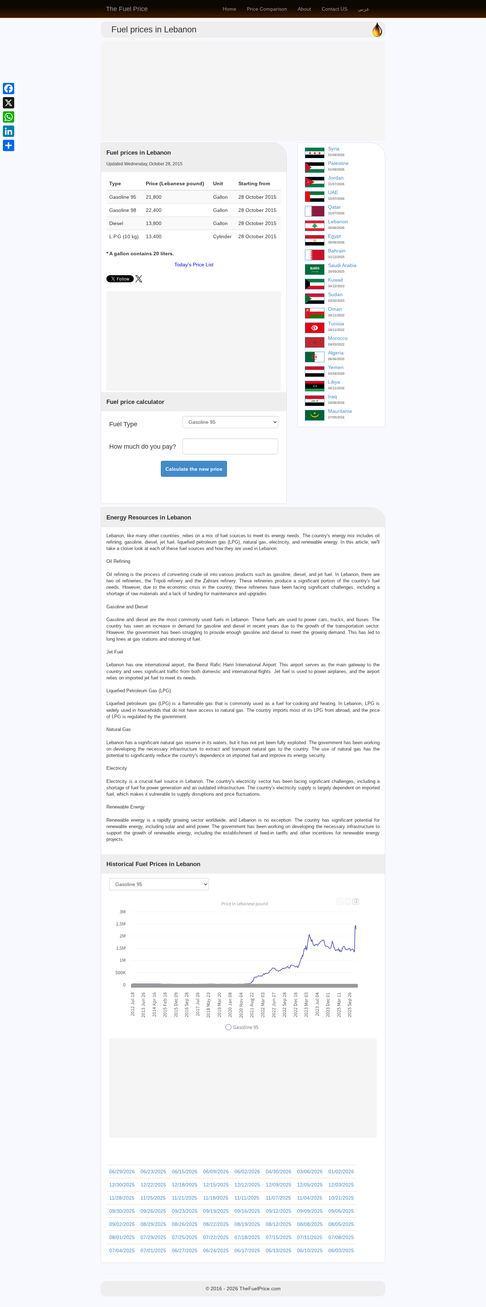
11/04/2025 (309, 1198)
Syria (333, 148)
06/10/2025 (310, 1250)
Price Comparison (267, 9)
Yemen (336, 367)
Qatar (334, 207)
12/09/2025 (278, 1185)
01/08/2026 (336, 155)
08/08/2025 (310, 1224)
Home (229, 9)
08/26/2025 (184, 1224)
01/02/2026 (341, 1171)
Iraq (332, 396)
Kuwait (335, 280)
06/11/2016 (336, 388)
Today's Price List (193, 264)
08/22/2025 (216, 1224)
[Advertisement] (243, 91)
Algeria (336, 353)
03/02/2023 (336, 301)
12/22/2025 (153, 1185)
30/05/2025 (336, 271)
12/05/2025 (310, 1185)
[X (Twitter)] (138, 280)
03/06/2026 (310, 1171)
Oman (335, 309)
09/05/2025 (341, 1211)
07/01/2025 (153, 1250)
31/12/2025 (336, 257)
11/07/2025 (278, 1198)
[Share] (8, 145)
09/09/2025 (310, 1211)
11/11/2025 (246, 1198)
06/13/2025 (278, 1250)
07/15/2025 (278, 1237)
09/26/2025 (153, 1211)
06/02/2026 (247, 1171)
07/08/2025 (341, 1237)
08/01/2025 (122, 1237)
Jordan (336, 178)
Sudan (335, 294)
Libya (334, 382)
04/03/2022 (336, 344)
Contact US (334, 9)
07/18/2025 (247, 1237)
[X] (8, 103)
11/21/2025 (184, 1198)
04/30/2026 (278, 1171)
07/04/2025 (122, 1250)
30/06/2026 (336, 228)
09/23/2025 (184, 1211)
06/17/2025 (247, 1250)
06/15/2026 (184, 1171)
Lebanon (338, 221)
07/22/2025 (216, 1237)
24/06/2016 (336, 403)
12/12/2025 (247, 1185)
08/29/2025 (153, 1224)
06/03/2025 (341, 1250)
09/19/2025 (216, 1211)
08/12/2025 (278, 1224)
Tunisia (336, 323)
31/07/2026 (336, 184)
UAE (333, 192)
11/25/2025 (153, 1198)
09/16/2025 (247, 1211)
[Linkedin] (8, 131)
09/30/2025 (122, 1211)
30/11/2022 (336, 315)
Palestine (338, 163)
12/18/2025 (184, 1185)
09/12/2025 (278, 1211)
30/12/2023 (336, 286)
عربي (363, 9)
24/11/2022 (336, 330)
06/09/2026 (216, 1171)
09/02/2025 (122, 1224)
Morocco (338, 338)
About (304, 9)
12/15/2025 (216, 1185)
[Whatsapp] (8, 117)
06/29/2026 (122, 1171)
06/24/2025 (216, 1250)
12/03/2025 (341, 1185)
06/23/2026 (153, 1171)
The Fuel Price (127, 8)
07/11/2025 (309, 1237)
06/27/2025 (184, 1250)
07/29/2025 (153, 1237)
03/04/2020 (336, 373)
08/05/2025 (341, 1224)
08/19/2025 (247, 1224)
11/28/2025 (121, 1198)
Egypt (334, 236)
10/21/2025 (341, 1198)
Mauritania (340, 411)
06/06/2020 (336, 359)
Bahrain (336, 251)
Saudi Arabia (342, 265)
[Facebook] (8, 88)
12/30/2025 (122, 1185)
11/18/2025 (215, 1198)
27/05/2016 (336, 417)
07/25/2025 (184, 1237)
